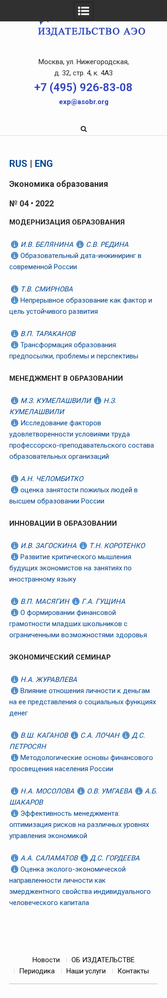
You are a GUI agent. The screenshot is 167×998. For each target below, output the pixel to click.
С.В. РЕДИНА (106, 244)
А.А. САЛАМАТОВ (49, 858)
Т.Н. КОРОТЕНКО (116, 546)
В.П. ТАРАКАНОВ (47, 334)
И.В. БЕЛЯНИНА (47, 244)
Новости (46, 960)
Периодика (37, 971)
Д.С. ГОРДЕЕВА (114, 858)
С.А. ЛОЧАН (99, 735)
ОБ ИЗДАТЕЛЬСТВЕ (103, 960)
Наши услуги (86, 971)
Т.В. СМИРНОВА (46, 289)
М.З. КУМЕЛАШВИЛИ (56, 401)
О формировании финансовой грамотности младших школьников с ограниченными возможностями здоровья (78, 623)
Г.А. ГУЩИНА (102, 601)
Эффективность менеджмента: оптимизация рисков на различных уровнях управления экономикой (79, 824)
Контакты (133, 971)
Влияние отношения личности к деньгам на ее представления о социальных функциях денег (82, 702)
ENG (44, 163)
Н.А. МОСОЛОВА (47, 791)
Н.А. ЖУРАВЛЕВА (48, 679)
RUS (18, 163)
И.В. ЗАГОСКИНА (48, 546)
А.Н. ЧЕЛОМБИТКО (51, 479)
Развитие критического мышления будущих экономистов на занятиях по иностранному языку (70, 568)
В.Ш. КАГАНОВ (44, 735)
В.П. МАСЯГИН (45, 601)
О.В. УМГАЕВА (109, 791)
